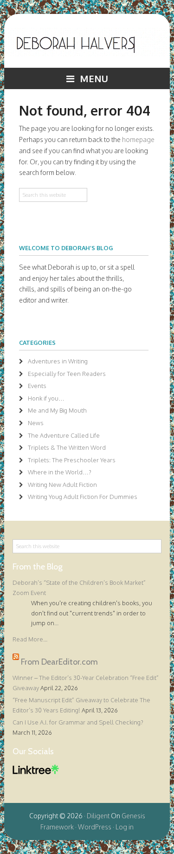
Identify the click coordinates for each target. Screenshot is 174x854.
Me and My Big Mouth (57, 410)
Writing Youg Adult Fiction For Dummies (82, 496)
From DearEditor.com (59, 661)
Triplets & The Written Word (67, 447)
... (56, 623)
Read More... (30, 639)
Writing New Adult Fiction (62, 484)
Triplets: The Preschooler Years (72, 460)
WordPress (94, 827)
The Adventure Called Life (64, 435)
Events (37, 385)
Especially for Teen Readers (67, 373)
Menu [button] (94, 78)
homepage (138, 139)
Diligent (98, 816)
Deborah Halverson (86, 48)
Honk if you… (46, 398)
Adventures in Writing (58, 361)
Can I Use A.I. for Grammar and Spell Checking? (78, 722)
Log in (125, 827)
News (36, 423)
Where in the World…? (59, 472)
